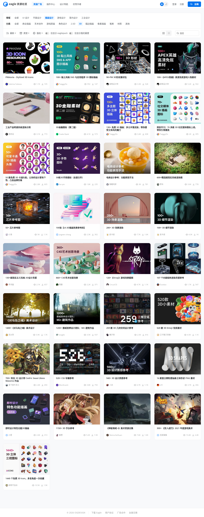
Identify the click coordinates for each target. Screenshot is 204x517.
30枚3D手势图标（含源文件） (70, 177)
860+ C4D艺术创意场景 (67, 277)
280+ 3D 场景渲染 (114, 227)
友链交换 (133, 512)
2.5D (73, 23)
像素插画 (102, 23)
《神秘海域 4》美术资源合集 (119, 428)
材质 (120, 23)
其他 (127, 23)
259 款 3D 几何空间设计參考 (119, 328)
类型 (25, 33)
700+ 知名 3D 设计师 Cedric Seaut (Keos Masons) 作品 (25, 379)
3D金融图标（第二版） (67, 127)
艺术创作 (38, 23)
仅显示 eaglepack (59, 33)
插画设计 (49, 17)
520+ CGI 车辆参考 (65, 378)
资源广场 (37, 4)
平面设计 (37, 17)
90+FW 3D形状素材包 (116, 77)
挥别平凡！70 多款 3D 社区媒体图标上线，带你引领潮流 (177, 128)
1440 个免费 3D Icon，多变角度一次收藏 (25, 478)
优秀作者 (77, 4)
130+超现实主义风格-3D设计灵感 (21, 277)
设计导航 (64, 4)
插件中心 (51, 4)
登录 (174, 4)
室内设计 (73, 17)
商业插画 (26, 23)
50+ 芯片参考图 (13, 227)
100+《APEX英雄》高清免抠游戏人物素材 (176, 77)
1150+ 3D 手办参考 (65, 428)
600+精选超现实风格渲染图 (169, 177)
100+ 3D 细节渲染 (165, 227)
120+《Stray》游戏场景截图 (119, 277)
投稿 (196, 4)
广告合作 (121, 512)
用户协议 (109, 512)
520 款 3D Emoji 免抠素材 (169, 328)
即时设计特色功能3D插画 (17, 428)
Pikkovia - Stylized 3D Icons (19, 77)
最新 (12, 33)
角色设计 (63, 23)
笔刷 (112, 23)
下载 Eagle (96, 512)
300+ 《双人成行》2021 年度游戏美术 (175, 428)
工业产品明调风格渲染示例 (18, 127)
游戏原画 (51, 23)
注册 (182, 4)
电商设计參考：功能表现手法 (120, 177)
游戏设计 (61, 17)
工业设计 (85, 17)
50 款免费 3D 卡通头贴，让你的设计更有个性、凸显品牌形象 (26, 179)
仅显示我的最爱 (82, 33)
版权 (39, 33)
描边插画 (89, 23)
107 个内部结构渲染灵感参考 (170, 277)
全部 (16, 17)
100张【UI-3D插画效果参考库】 (71, 227)
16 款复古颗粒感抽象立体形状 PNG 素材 (176, 378)
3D (80, 23)
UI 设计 (25, 17)
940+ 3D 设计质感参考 (117, 378)
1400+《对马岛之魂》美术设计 (20, 328)
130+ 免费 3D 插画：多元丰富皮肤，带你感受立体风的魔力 (126, 128)
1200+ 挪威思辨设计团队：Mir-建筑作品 (75, 328)
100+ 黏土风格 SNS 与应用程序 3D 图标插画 (77, 77)
